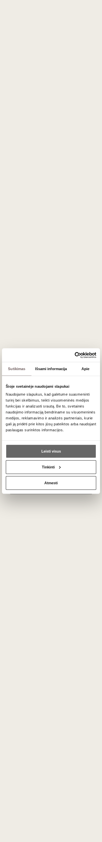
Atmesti (51, 483)
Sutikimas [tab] (16, 369)
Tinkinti (48, 467)
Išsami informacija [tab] (51, 369)
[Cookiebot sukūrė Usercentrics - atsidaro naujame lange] (74, 355)
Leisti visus (51, 451)
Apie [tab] (85, 369)
